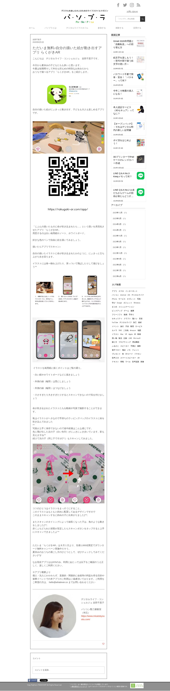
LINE (130, 338)
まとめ (114, 307)
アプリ (114, 291)
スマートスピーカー (128, 358)
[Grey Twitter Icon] (125, 5)
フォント (135, 350)
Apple (131, 334)
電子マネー (116, 350)
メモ (129, 350)
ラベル (128, 362)
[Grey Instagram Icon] (132, 5)
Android (123, 295)
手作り (131, 315)
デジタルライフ (138, 295)
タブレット (131, 299)
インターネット (131, 291)
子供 (127, 326)
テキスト (115, 362)
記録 (125, 338)
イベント (115, 326)
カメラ (114, 330)
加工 (135, 323)
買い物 (114, 338)
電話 (124, 350)
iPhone (114, 299)
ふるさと (115, 346)
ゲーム (126, 311)
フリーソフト (117, 315)
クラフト (127, 319)
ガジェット (127, 303)
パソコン (115, 295)
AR (139, 358)
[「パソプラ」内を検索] (142, 19)
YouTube (115, 323)
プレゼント (116, 354)
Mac (121, 334)
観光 (120, 338)
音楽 (140, 319)
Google (119, 303)
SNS (120, 330)
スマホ (121, 291)
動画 (125, 315)
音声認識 (135, 362)
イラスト (115, 334)
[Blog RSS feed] (138, 5)
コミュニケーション (126, 307)
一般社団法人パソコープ (78, 686)
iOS (129, 295)
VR (126, 334)
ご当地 (125, 330)
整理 (132, 326)
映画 (139, 334)
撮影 (139, 346)
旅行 (122, 326)
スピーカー (124, 346)
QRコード (129, 354)
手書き (133, 346)
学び (113, 303)
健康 (132, 311)
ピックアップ (117, 311)
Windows (137, 303)
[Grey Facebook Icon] (118, 5)
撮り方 (114, 342)
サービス (121, 299)
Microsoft (136, 338)
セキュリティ (117, 319)
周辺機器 (135, 342)
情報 (122, 362)
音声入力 (115, 358)
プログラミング (125, 342)
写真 (139, 299)
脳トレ (135, 319)
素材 (140, 323)
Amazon (133, 330)
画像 (142, 362)
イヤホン (137, 354)
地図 (139, 330)
